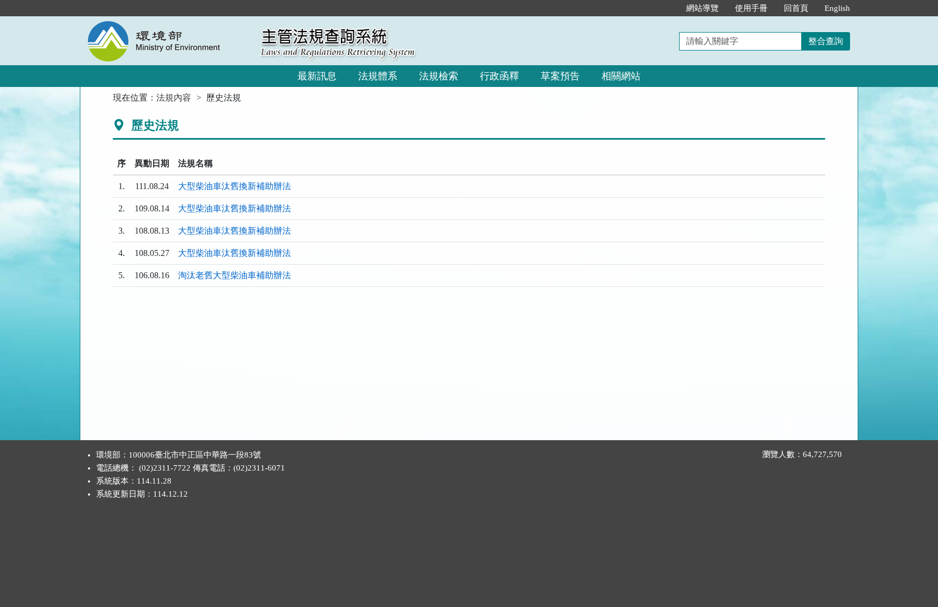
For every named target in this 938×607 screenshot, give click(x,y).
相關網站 (621, 76)
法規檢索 (438, 76)
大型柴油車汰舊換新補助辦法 (234, 186)
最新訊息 (317, 76)
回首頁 (796, 8)
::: (666, 8)
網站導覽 (702, 8)
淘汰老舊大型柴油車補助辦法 (234, 275)
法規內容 (173, 97)
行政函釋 (499, 76)
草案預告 (560, 76)
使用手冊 (751, 8)
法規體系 (377, 76)
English (837, 8)
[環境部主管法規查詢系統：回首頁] (166, 22)
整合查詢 (825, 41)
